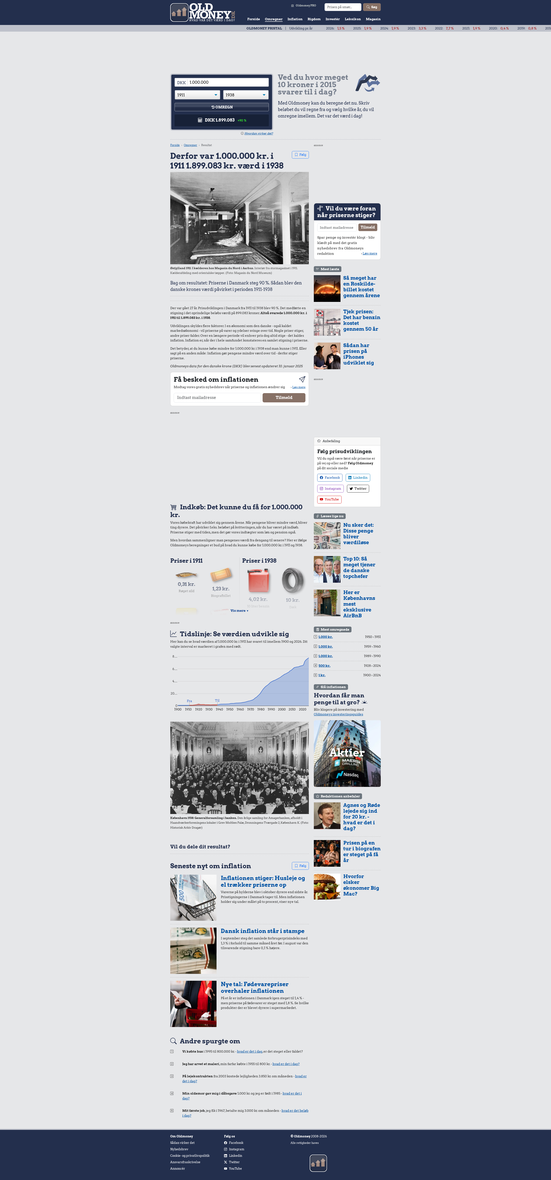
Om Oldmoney (181, 1136)
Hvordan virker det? (259, 133)
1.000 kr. (326, 637)
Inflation (295, 19)
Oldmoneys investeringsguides (338, 714)
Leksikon (353, 19)
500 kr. (324, 666)
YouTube (331, 499)
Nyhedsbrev (179, 1149)
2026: (292, 28)
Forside (253, 19)
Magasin (373, 19)
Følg (302, 155)
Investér (333, 19)
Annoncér (177, 1168)
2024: (346, 28)
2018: (511, 28)
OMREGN (224, 107)
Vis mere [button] (240, 611)
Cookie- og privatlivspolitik (190, 1155)
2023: (373, 28)
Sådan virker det (182, 1142)
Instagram (332, 489)
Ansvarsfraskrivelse (185, 1162)
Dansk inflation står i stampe (263, 931)
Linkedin (360, 478)
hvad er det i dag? (286, 1064)
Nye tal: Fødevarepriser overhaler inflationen (255, 987)
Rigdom (314, 19)
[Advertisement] (239, 456)
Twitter (360, 489)
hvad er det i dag (249, 1051)
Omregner (274, 19)
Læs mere (298, 387)
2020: (456, 28)
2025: (319, 28)
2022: (401, 28)
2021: (428, 28)
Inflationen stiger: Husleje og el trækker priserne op (263, 881)
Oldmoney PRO (306, 5)
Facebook (332, 478)
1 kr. (322, 675)
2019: (483, 28)
